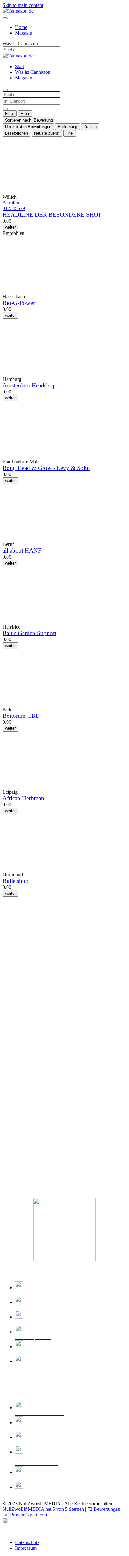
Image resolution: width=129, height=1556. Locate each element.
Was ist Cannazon (20, 43)
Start (19, 66)
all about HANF (22, 550)
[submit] (5, 109)
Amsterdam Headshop (29, 385)
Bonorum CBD (21, 715)
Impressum (26, 1548)
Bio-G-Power (19, 303)
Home (21, 27)
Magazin (23, 32)
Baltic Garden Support (29, 633)
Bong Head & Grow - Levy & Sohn (46, 468)
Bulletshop (15, 881)
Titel (70, 133)
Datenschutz (27, 1542)
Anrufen (11, 202)
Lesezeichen (16, 133)
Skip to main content (23, 5)
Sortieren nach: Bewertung (29, 120)
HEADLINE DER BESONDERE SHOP (52, 214)
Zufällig (90, 126)
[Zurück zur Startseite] (18, 11)
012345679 (14, 208)
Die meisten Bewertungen (28, 126)
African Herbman (23, 798)
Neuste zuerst (46, 133)
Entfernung (67, 126)
